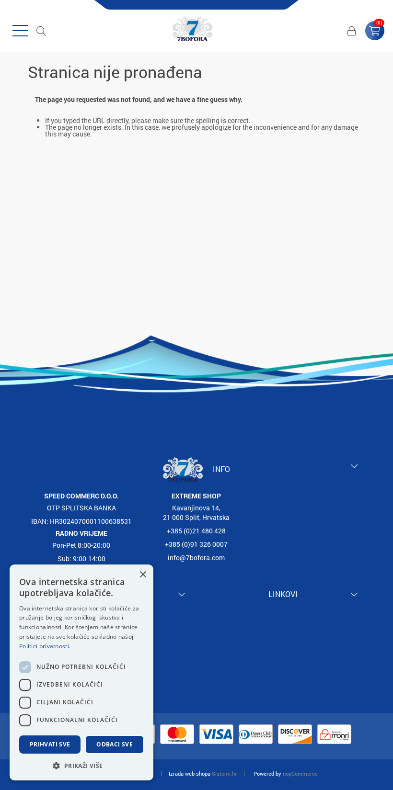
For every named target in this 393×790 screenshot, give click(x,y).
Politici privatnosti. (44, 646)
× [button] (142, 574)
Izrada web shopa (189, 773)
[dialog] (81, 672)
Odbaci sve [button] (114, 744)
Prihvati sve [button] (50, 744)
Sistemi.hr (224, 773)
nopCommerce (300, 773)
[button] (81, 765)
